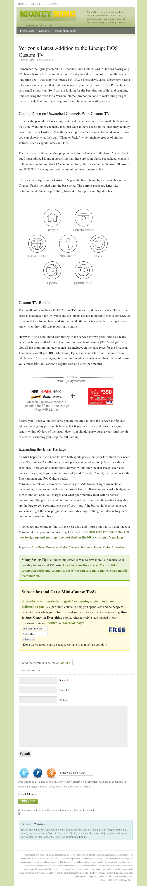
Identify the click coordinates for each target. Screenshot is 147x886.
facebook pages (73, 622)
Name (63, 680)
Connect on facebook (37, 773)
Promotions (119, 547)
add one (65, 663)
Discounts (87, 547)
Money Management (65, 30)
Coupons (52, 3)
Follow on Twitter (24, 773)
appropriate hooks (76, 836)
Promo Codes (102, 547)
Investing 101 (44, 30)
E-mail (64, 690)
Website (63, 700)
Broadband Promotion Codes (49, 547)
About (36, 3)
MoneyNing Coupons (53, 14)
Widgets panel (114, 829)
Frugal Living (27, 30)
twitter (52, 622)
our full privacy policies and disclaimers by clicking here (108, 876)
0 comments (45, 59)
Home (22, 3)
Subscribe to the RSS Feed (51, 773)
